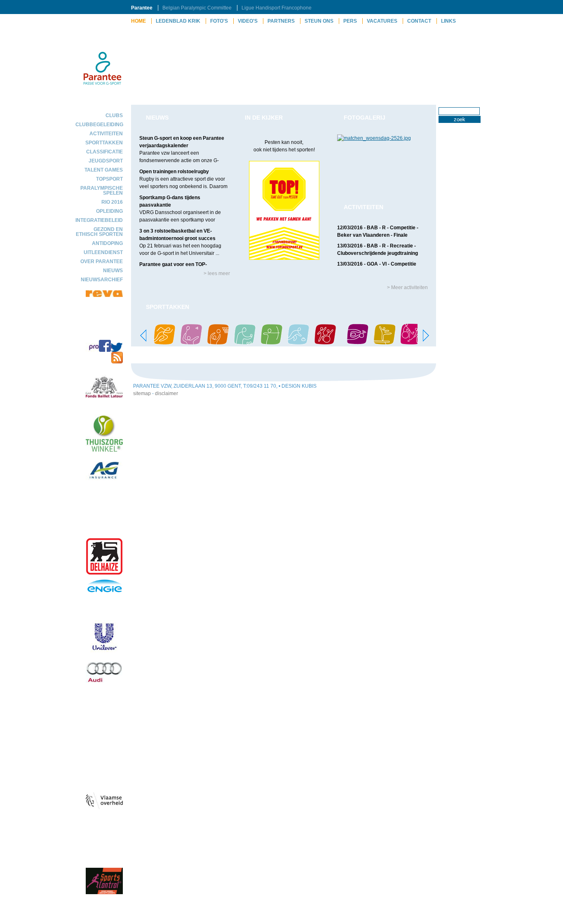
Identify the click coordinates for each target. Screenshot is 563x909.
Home (138, 21)
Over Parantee (101, 261)
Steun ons (319, 21)
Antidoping (107, 243)
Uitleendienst (103, 252)
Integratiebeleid (99, 220)
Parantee (141, 8)
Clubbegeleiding (99, 124)
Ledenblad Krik (178, 21)
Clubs (114, 115)
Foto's (219, 21)
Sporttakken (104, 142)
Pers (350, 21)
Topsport (109, 179)
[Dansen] (325, 343)
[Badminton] (191, 343)
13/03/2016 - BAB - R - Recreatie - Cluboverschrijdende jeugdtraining (377, 249)
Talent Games (103, 169)
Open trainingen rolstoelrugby (174, 171)
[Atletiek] (164, 343)
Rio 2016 (112, 202)
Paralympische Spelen (101, 190)
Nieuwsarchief (102, 279)
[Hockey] (411, 343)
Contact (419, 21)
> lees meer (217, 273)
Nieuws (113, 270)
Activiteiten (106, 133)
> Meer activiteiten (407, 287)
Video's (248, 21)
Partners (281, 21)
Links (448, 21)
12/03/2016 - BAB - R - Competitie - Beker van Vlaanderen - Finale (377, 231)
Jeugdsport (106, 160)
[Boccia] (245, 343)
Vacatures (382, 21)
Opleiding (109, 211)
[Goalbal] (357, 343)
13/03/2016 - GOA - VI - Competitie (376, 264)
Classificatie (104, 151)
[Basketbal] (218, 343)
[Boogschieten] (271, 343)
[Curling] (298, 343)
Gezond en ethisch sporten (99, 232)
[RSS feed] (117, 362)
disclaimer (166, 393)
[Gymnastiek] (384, 343)
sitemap (142, 393)
